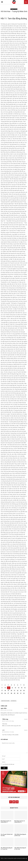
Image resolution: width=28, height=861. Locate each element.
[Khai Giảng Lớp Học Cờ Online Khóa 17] (7, 815)
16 (24, 687)
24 (23, 690)
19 (8, 690)
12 (12, 687)
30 (17, 693)
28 (11, 693)
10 (5, 687)
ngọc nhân (3, 708)
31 (20, 693)
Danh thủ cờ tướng (5, 700)
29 (14, 693)
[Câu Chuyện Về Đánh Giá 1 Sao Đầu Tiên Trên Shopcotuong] (7, 828)
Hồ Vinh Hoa (13, 700)
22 (17, 690)
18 (5, 690)
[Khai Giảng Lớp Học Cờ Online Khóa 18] (20, 815)
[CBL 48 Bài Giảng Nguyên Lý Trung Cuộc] (7, 842)
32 (23, 693)
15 (21, 687)
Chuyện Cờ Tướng (14, 9)
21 (14, 690)
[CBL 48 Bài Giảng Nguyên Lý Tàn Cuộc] (20, 842)
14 (18, 687)
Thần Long (5, 719)
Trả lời (25, 708)
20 (11, 690)
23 (20, 690)
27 (8, 693)
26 (5, 693)
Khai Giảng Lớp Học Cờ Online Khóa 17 (6, 821)
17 (2, 690)
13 (15, 687)
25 (2, 693)
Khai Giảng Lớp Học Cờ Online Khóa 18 (19, 821)
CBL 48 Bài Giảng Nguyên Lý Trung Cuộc (6, 848)
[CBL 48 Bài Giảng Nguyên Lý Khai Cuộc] (20, 828)
